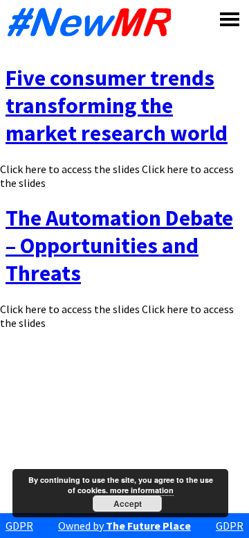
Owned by (124, 525)
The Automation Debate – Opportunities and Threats (119, 245)
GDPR (19, 525)
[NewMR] (88, 22)
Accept (127, 503)
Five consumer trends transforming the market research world (117, 105)
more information (142, 490)
